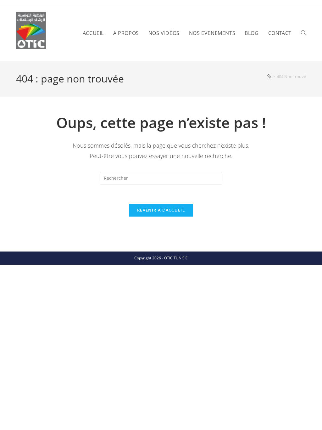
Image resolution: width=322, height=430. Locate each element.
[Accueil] (269, 76)
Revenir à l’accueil (161, 210)
